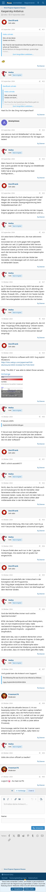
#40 (43, 777)
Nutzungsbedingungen (18, 878)
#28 (43, 319)
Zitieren (42, 66)
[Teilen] (39, 29)
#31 (43, 459)
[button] (4, 799)
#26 (43, 232)
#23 (43, 130)
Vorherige (21, 791)
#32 (43, 483)
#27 (43, 282)
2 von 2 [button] (31, 791)
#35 (43, 575)
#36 (43, 609)
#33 (43, 520)
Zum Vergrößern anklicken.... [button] (23, 54)
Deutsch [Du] (8, 874)
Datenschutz (33, 878)
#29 (43, 353)
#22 (43, 81)
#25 (43, 193)
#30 (43, 417)
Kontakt (5, 878)
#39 (43, 753)
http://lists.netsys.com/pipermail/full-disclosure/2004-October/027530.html (17, 363)
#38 (43, 703)
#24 (43, 159)
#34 (43, 546)
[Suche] (43, 2)
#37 (43, 669)
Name (3, 816)
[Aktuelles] (38, 2)
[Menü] (3, 2)
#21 (43, 29)
